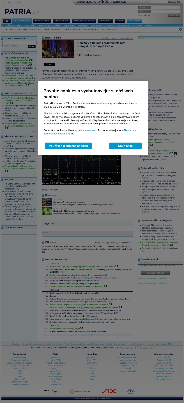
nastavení (90, 130)
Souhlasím (125, 145)
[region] (93, 118)
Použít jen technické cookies (68, 145)
